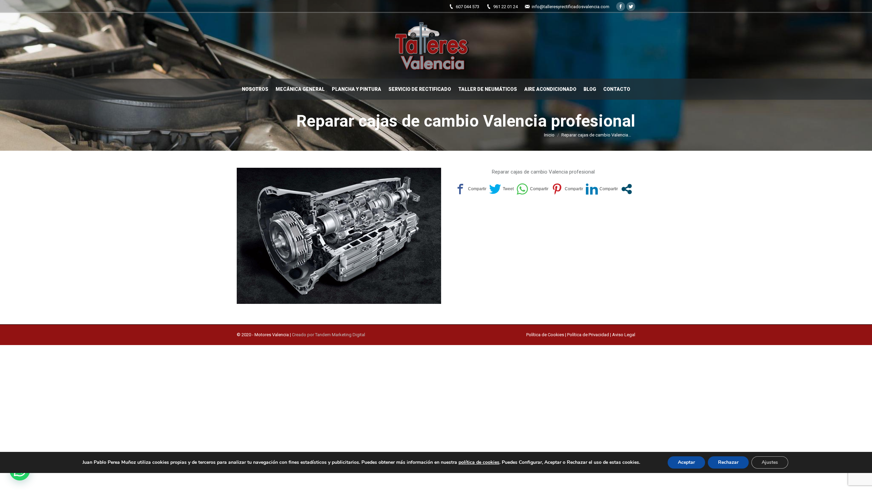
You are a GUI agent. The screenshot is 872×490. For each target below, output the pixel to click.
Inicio (549, 134)
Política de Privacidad (588, 334)
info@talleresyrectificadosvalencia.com (570, 6)
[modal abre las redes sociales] (627, 189)
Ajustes (770, 462)
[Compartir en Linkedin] (602, 189)
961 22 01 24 (505, 6)
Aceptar (686, 462)
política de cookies (478, 462)
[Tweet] (501, 189)
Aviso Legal (623, 334)
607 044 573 (467, 6)
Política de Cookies (545, 334)
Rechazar (728, 462)
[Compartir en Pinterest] (567, 189)
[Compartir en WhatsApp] (532, 189)
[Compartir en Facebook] (470, 189)
